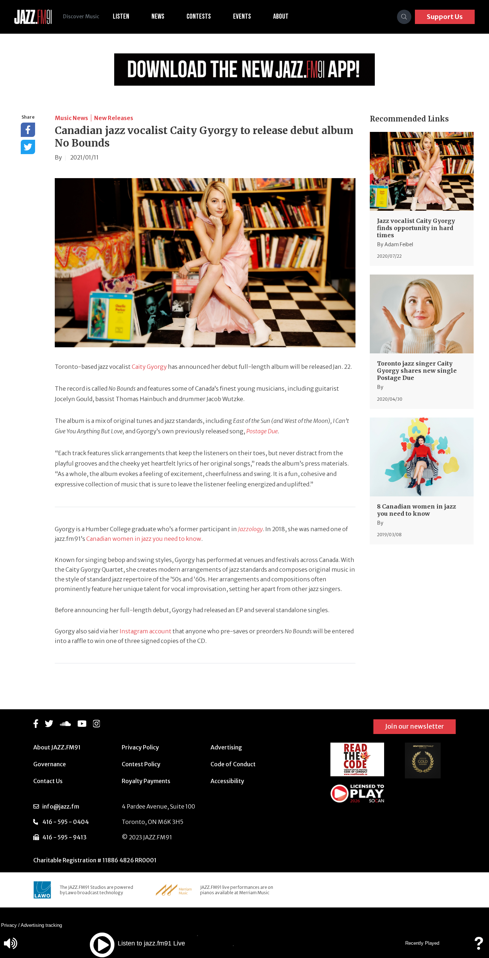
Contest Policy (141, 764)
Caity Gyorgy (149, 366)
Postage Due (262, 431)
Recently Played (422, 943)
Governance (49, 764)
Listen (121, 16)
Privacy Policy (140, 747)
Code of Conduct (233, 764)
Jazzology (250, 529)
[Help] (479, 946)
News (157, 16)
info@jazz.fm (60, 806)
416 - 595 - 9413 (64, 837)
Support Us (445, 17)
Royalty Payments (146, 781)
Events (242, 16)
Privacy (9, 925)
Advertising (226, 747)
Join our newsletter (414, 726)
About (281, 16)
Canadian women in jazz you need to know (143, 538)
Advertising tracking (41, 925)
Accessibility (227, 781)
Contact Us (48, 781)
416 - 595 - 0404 (65, 821)
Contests (199, 16)
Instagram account (145, 631)
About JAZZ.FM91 (57, 747)
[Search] (404, 17)
